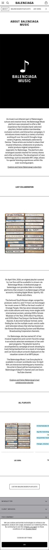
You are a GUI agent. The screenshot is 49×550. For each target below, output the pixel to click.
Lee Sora (37, 9)
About (5, 9)
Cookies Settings (24, 538)
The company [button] (7, 517)
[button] (45, 9)
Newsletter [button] (7, 501)
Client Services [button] (8, 509)
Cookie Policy (31, 529)
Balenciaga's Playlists (21, 9)
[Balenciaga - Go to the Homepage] (24, 3)
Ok (24, 545)
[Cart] (46, 3)
